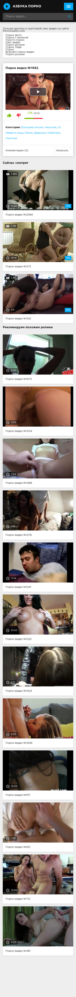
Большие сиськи (32, 127)
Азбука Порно (27, 6)
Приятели (53, 133)
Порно (10, 50)
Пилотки (11, 138)
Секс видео (13, 42)
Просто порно (15, 40)
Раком (29, 133)
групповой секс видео (42, 29)
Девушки (40, 133)
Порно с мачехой (17, 38)
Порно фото (14, 35)
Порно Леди (14, 47)
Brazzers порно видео (20, 52)
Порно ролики (15, 45)
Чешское (50, 127)
